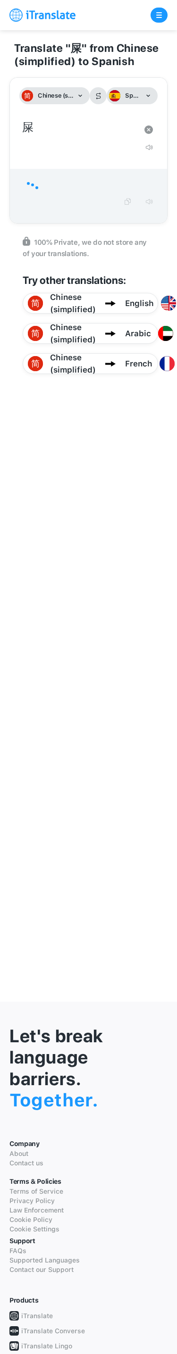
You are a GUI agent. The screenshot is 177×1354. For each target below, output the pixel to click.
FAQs (17, 1250)
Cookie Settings (34, 1229)
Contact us (26, 1163)
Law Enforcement (36, 1210)
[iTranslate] (42, 15)
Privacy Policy (32, 1200)
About (18, 1153)
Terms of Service (36, 1191)
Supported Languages (44, 1260)
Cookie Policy (30, 1219)
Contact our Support (41, 1269)
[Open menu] (159, 15)
